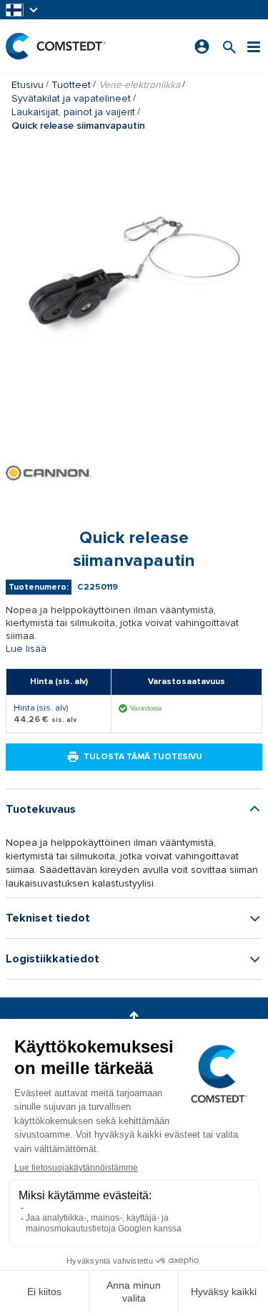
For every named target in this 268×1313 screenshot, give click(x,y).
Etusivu (27, 85)
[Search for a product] (229, 46)
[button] (23, 9)
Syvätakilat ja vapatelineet (71, 98)
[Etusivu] (56, 46)
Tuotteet (71, 85)
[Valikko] (253, 46)
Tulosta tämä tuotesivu (143, 756)
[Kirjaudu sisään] (202, 46)
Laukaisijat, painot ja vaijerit (73, 112)
